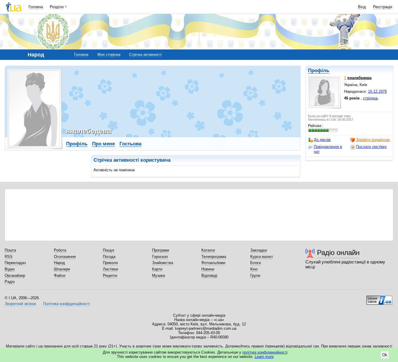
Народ (59, 263)
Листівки (110, 269)
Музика (158, 275)
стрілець (370, 98)
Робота (60, 250)
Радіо (10, 281)
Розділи (57, 7)
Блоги (255, 263)
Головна (36, 7)
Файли (59, 275)
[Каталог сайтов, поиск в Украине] (379, 298)
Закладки (258, 250)
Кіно (254, 269)
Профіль (318, 70)
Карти (157, 269)
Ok (384, 355)
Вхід (362, 7)
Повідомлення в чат (328, 149)
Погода (109, 256)
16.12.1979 (377, 91)
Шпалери (62, 269)
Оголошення (65, 256)
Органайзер (15, 275)
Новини (207, 269)
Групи (255, 275)
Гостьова (130, 144)
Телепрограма (213, 256)
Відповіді (209, 275)
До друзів (322, 140)
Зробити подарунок (373, 140)
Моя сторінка (108, 54)
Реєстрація (382, 7)
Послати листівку (371, 147)
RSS (9, 256)
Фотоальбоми (213, 263)
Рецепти (110, 275)
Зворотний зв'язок (20, 304)
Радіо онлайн (338, 252)
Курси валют (261, 256)
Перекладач (15, 263)
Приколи (110, 263)
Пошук (108, 250)
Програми (160, 250)
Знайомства (162, 263)
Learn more (264, 356)
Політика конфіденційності (66, 304)
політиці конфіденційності (265, 352)
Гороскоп (160, 256)
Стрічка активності (145, 54)
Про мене (103, 144)
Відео (10, 269)
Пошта (10, 250)
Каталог (208, 250)
